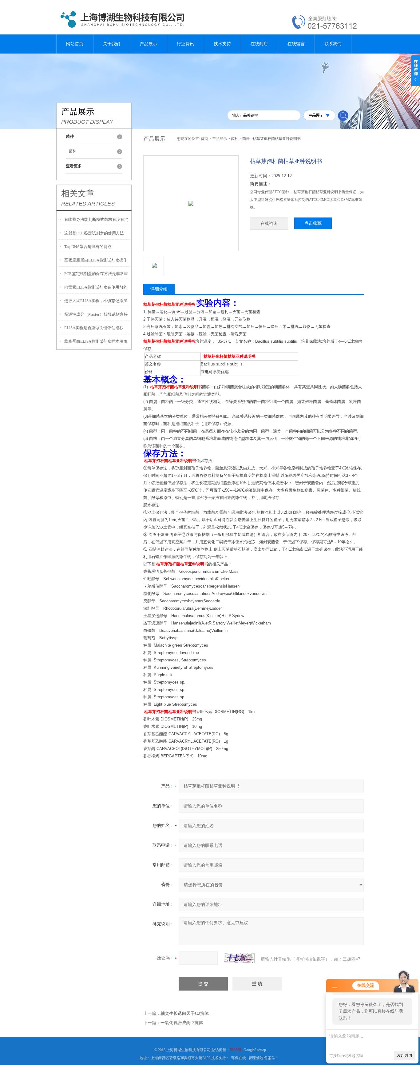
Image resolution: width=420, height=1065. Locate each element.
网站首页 (74, 44)
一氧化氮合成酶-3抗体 (181, 1022)
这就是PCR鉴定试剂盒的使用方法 (94, 233)
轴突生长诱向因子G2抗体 (184, 1013)
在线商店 (259, 44)
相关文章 (77, 193)
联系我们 (333, 44)
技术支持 (222, 44)
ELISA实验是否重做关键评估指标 (93, 327)
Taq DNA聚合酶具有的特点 (88, 246)
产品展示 (148, 44)
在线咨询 (269, 223)
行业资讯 (185, 44)
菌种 (234, 139)
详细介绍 (159, 289)
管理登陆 (255, 1058)
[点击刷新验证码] (239, 958)
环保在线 (238, 1058)
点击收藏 (313, 223)
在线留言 (296, 44)
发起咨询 (404, 1055)
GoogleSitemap (255, 1050)
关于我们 (111, 44)
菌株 (72, 151)
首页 (204, 139)
